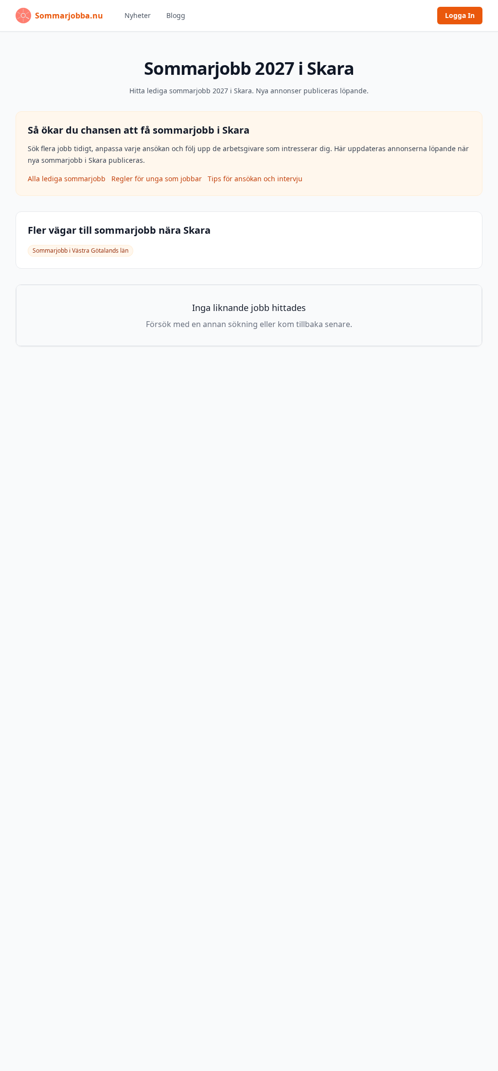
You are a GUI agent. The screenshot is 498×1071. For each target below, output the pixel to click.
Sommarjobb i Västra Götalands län (80, 250)
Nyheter (137, 15)
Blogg (175, 15)
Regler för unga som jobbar (156, 178)
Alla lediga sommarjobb (67, 178)
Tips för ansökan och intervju (255, 178)
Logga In (460, 15)
